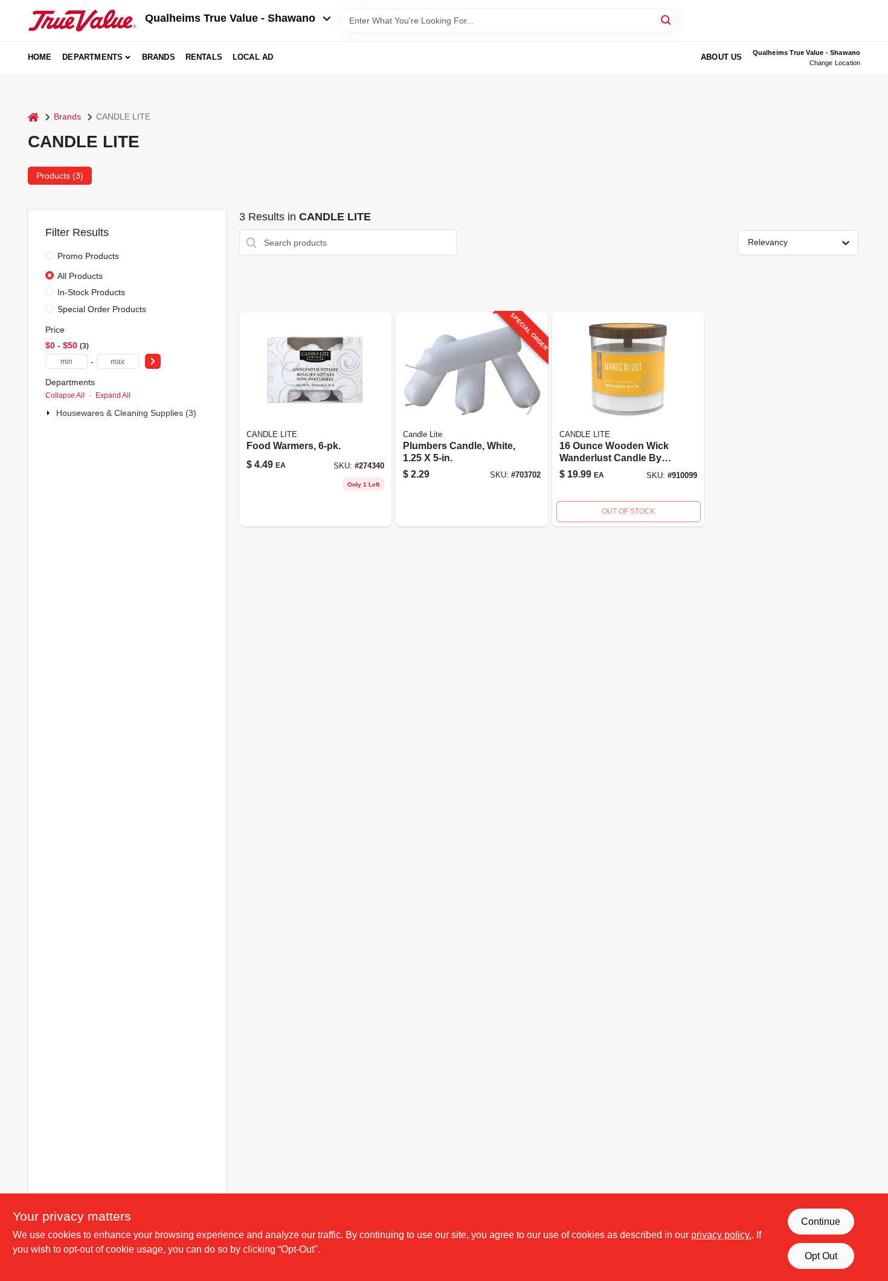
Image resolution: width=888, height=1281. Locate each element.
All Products (80, 276)
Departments (92, 57)
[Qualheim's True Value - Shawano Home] (82, 20)
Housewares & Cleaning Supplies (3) (126, 413)
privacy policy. (721, 1235)
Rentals (203, 57)
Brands (158, 57)
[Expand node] (49, 412)
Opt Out (821, 1256)
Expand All (112, 395)
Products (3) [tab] (59, 175)
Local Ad (253, 57)
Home (40, 57)
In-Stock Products (91, 292)
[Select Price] (153, 361)
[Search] (666, 20)
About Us (721, 57)
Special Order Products (101, 309)
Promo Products (88, 256)
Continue (820, 1221)
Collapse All (65, 395)
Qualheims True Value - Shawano (230, 18)
